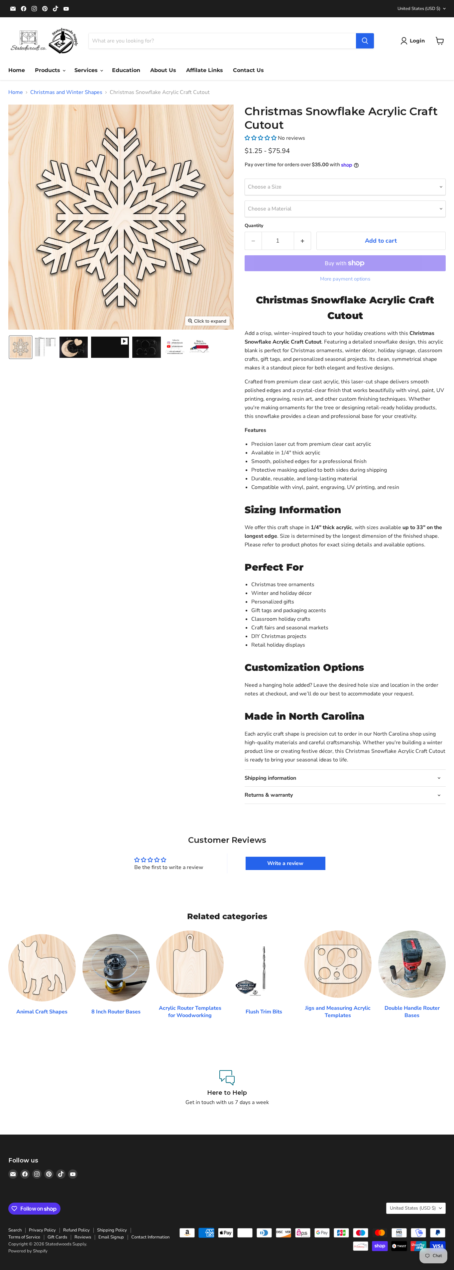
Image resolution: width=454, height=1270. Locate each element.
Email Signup (111, 1237)
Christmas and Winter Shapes (66, 92)
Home (16, 70)
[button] (413, 41)
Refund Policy (76, 1230)
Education (126, 70)
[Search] (365, 40)
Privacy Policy (42, 1230)
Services (86, 70)
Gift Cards (57, 1237)
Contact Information (150, 1237)
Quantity (254, 225)
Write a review (285, 863)
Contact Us (248, 70)
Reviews (82, 1237)
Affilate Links (204, 70)
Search (15, 1230)
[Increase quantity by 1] (302, 241)
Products (48, 70)
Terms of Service (24, 1237)
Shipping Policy (112, 1230)
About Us (163, 70)
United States (418, 9)
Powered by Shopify (28, 1251)
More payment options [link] (345, 279)
